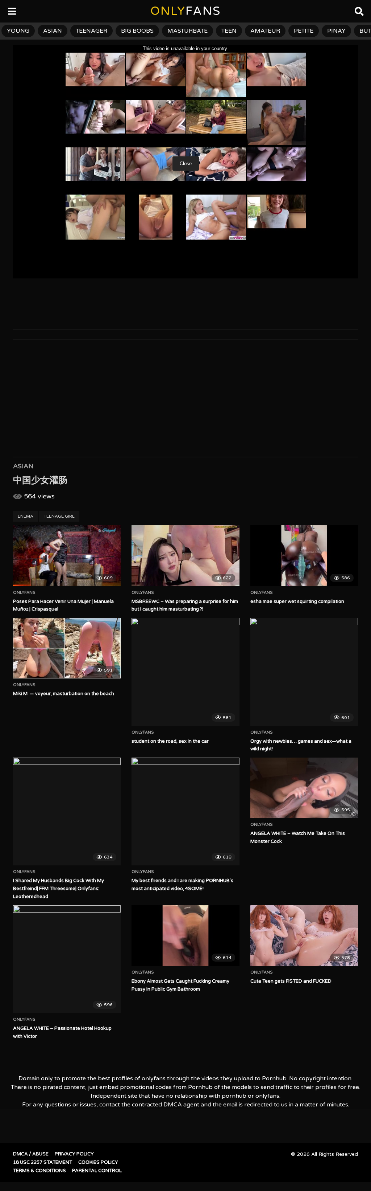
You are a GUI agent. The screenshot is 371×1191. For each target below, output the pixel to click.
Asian (23, 466)
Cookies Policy (98, 1162)
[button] (12, 11)
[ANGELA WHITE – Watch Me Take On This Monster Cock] (304, 788)
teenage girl (59, 516)
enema (25, 516)
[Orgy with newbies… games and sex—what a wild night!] (304, 672)
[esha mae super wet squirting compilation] (304, 555)
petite (303, 30)
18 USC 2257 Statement (42, 1162)
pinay (336, 30)
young (18, 30)
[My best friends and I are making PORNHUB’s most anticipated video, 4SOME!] (185, 811)
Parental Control (97, 1171)
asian (52, 30)
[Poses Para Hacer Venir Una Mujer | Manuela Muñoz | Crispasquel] (67, 555)
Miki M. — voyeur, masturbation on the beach (63, 694)
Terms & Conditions (39, 1171)
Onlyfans (24, 593)
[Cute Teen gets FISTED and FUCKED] (304, 935)
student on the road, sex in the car (170, 741)
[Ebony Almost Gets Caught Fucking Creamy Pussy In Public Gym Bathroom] (185, 935)
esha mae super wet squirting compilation (297, 601)
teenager (91, 30)
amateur (265, 30)
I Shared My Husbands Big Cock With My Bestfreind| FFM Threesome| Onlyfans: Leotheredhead (58, 889)
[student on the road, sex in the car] (185, 672)
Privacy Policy (74, 1154)
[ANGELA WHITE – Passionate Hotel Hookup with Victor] (67, 959)
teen (229, 30)
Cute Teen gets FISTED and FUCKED (291, 981)
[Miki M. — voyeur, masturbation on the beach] (67, 648)
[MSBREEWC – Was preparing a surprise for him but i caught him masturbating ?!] (185, 555)
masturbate (187, 30)
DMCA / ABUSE (31, 1154)
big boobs (137, 30)
